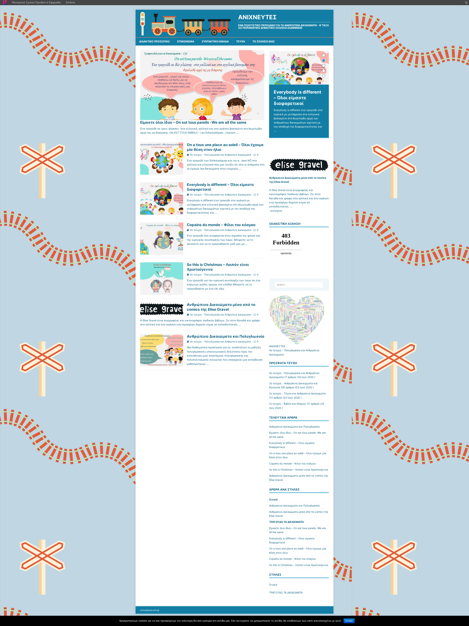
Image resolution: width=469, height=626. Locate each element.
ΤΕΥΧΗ (240, 41)
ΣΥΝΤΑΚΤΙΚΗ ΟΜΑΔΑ (215, 41)
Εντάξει (349, 621)
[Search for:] (299, 285)
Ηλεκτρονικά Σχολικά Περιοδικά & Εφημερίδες (36, 2)
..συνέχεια (275, 210)
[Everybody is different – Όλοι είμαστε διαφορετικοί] (299, 68)
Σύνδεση (70, 2)
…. (240, 168)
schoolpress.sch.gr (149, 610)
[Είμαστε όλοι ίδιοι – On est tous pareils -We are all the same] (202, 117)
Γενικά (273, 499)
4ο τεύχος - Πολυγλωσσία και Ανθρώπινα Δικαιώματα (220, 154)
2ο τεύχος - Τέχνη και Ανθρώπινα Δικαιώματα (297, 393)
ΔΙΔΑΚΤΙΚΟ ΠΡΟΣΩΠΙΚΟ (154, 41)
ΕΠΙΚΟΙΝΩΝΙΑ (185, 41)
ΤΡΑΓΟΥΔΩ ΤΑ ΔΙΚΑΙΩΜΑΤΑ (286, 521)
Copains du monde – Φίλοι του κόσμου (221, 225)
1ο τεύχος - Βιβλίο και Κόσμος (287, 403)
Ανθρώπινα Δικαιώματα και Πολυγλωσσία (225, 336)
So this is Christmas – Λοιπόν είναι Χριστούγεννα (298, 469)
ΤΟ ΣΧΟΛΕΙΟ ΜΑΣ (263, 41)
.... (237, 132)
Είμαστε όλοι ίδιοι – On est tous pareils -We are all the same (193, 122)
